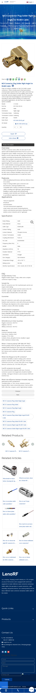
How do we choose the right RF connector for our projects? (10, 542)
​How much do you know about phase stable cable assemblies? (25, 525)
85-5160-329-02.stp (22, 123)
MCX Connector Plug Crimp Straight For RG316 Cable (11, 451)
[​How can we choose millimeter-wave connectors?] (26, 551)
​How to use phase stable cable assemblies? (9, 502)
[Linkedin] (6, 652)
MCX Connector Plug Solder (10, 404)
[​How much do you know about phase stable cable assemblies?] (26, 514)
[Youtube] (8, 652)
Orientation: (5, 111)
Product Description (8, 144)
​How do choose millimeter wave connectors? (26, 542)
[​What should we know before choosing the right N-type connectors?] (9, 469)
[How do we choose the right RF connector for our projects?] (9, 534)
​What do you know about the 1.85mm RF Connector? (26, 479)
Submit (7, 679)
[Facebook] (3, 652)
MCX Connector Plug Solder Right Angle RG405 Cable (16, 416)
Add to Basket (12, 138)
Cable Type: (5, 118)
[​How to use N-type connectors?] (26, 492)
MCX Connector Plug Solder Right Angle (14, 401)
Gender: (4, 108)
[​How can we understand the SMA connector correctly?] (9, 551)
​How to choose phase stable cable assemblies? (9, 513)
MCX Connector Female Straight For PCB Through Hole (25, 451)
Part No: (4, 106)
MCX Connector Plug (8, 411)
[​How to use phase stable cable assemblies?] (9, 492)
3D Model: (4, 123)
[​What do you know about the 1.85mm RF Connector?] (26, 469)
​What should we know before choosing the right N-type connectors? (9, 480)
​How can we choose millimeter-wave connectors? (24, 558)
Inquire (12, 134)
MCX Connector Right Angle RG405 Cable (14, 425)
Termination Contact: (7, 115)
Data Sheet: (5, 120)
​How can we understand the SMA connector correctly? (9, 558)
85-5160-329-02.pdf (19, 120)
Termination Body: (7, 113)
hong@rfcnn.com (7, 642)
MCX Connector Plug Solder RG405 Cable (14, 421)
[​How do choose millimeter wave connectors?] (26, 534)
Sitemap (24, 686)
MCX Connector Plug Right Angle (12, 408)
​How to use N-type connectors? (24, 502)
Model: (3, 104)
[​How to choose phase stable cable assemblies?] (9, 508)
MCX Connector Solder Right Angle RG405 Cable (16, 428)
